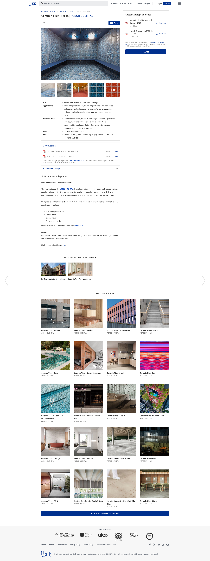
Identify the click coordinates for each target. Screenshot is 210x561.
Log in (159, 3)
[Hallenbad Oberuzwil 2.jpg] (113, 90)
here (63, 245)
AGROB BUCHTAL (82, 16)
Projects (114, 3)
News (139, 3)
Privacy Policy (81, 161)
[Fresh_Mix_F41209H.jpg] (96, 90)
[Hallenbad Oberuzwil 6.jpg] (64, 90)
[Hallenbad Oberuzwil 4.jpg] (80, 90)
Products (131, 3)
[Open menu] (180, 3)
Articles (123, 3)
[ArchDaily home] (32, 3)
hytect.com (78, 225)
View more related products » (105, 513)
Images (147, 3)
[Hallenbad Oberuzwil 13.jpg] (48, 90)
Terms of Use (73, 161)
